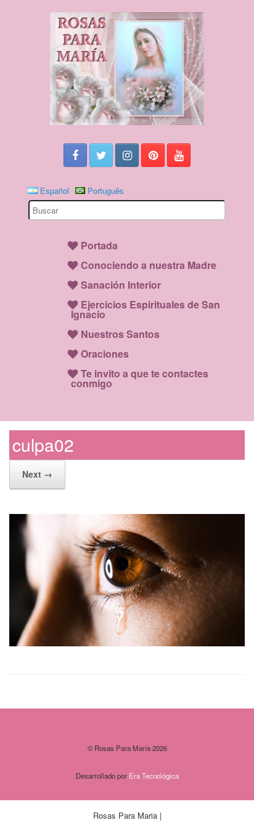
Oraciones (105, 354)
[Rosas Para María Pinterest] (153, 155)
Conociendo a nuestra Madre (148, 265)
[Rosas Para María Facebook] (75, 155)
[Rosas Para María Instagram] (127, 155)
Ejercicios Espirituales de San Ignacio (145, 309)
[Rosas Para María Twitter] (101, 155)
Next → (37, 474)
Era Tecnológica (154, 776)
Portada (99, 245)
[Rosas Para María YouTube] (178, 155)
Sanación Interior (121, 285)
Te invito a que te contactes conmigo (139, 378)
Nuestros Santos (120, 334)
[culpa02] (127, 642)
